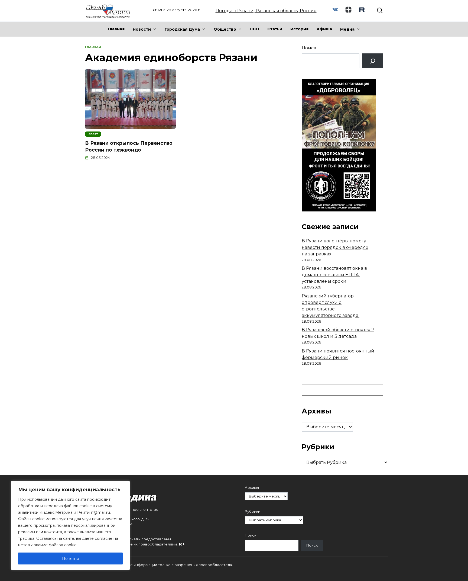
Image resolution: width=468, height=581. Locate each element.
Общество (225, 29)
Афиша (324, 29)
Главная (116, 29)
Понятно (70, 558)
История (299, 29)
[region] (70, 525)
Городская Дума (182, 29)
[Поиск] (372, 60)
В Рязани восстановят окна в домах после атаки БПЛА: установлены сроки (334, 275)
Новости (142, 29)
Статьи (274, 29)
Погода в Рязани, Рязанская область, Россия (266, 10)
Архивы (252, 488)
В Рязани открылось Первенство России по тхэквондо (129, 146)
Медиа (347, 29)
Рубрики (252, 511)
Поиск (309, 47)
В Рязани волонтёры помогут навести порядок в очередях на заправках (335, 247)
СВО (254, 29)
